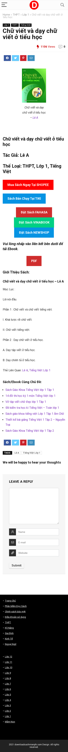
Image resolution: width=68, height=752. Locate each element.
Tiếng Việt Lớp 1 (39, 370)
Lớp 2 (8, 710)
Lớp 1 (25, 14)
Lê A (35, 117)
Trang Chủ (10, 600)
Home (6, 14)
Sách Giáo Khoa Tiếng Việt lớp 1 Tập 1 (29, 390)
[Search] (62, 5)
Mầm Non (10, 721)
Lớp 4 (8, 700)
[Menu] (4, 5)
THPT (16, 14)
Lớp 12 (8, 656)
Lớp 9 (8, 673)
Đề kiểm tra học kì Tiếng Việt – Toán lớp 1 (32, 407)
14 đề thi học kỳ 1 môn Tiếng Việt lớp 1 (30, 396)
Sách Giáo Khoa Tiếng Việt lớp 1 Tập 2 (29, 430)
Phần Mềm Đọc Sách (16, 606)
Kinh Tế (9, 638)
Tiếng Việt (25, 25)
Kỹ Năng (9, 627)
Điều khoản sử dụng (15, 617)
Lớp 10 (8, 667)
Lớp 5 (8, 694)
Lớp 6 (8, 689)
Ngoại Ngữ (10, 644)
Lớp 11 (8, 662)
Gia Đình (9, 633)
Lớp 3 (8, 705)
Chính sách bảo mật (15, 611)
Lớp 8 (8, 678)
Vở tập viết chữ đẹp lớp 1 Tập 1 (25, 401)
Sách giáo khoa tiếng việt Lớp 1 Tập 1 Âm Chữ (34, 413)
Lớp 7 (8, 683)
